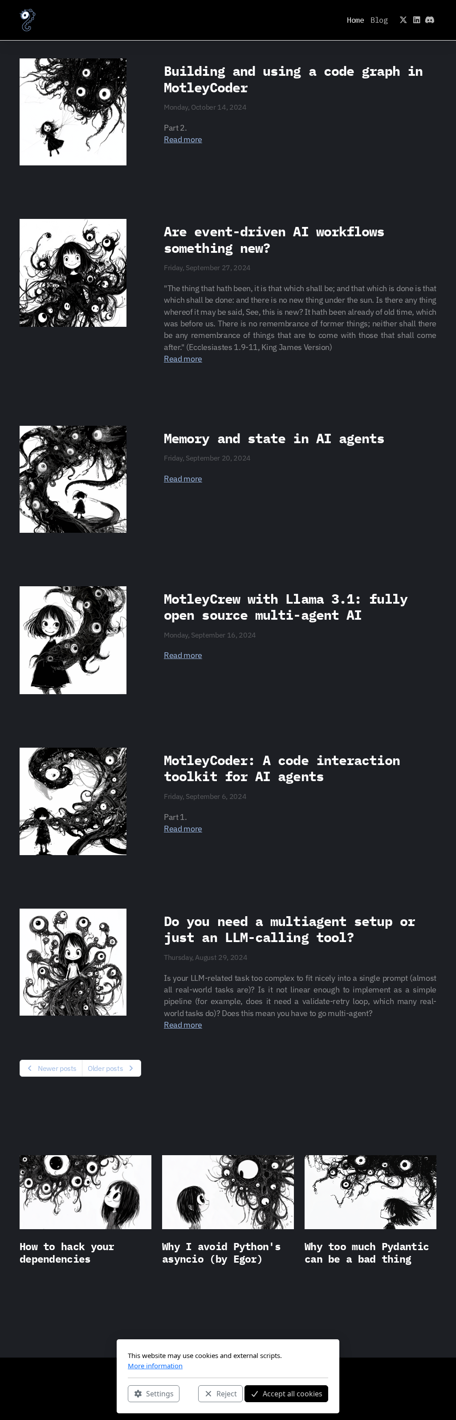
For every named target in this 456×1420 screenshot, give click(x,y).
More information (155, 1365)
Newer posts (57, 1068)
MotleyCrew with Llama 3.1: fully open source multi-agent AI (285, 607)
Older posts (105, 1068)
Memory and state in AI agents (274, 438)
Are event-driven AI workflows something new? (274, 239)
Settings (160, 1394)
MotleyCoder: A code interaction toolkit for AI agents (282, 768)
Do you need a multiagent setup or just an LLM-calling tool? (289, 929)
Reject (226, 1394)
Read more (183, 139)
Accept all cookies (292, 1394)
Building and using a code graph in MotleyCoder (293, 79)
